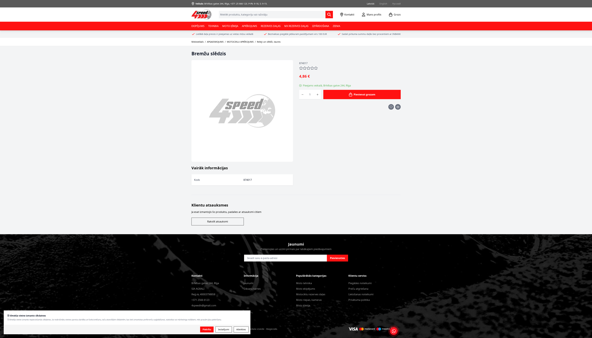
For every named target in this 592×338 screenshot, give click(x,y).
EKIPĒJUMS (197, 26)
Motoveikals (197, 41)
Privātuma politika (359, 300)
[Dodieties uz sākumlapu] (201, 14)
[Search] (329, 14)
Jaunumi (248, 283)
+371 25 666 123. (239, 3)
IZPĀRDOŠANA (320, 26)
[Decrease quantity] (302, 94)
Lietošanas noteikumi (360, 294)
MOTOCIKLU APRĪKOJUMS (240, 41)
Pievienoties (337, 258)
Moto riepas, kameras (309, 300)
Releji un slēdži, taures (269, 41)
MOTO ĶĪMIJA (230, 26)
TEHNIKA (213, 26)
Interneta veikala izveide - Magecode (258, 328)
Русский (396, 3)
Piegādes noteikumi (360, 283)
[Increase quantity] (317, 94)
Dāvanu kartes (252, 288)
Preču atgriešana (358, 288)
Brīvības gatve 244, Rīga (216, 3)
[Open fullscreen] (242, 111)
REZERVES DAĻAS (271, 26)
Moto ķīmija (303, 305)
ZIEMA (336, 26)
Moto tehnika (304, 283)
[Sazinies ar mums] (394, 331)
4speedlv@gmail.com (203, 305)
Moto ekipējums (305, 288)
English (383, 3)
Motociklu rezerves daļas (310, 294)
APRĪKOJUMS (249, 26)
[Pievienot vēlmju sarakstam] (391, 107)
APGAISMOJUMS (215, 41)
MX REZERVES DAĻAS (296, 26)
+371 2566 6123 (200, 300)
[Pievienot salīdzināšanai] (398, 107)
